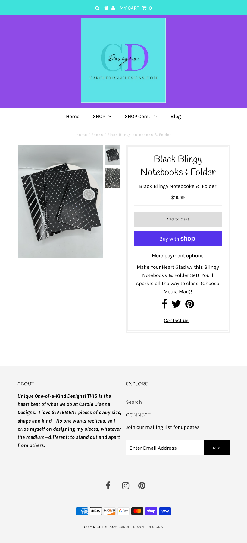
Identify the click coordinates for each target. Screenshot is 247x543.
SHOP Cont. (138, 116)
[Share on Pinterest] (189, 306)
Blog (175, 116)
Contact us (176, 320)
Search (134, 402)
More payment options (178, 255)
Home (73, 116)
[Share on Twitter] (176, 306)
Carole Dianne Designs (141, 527)
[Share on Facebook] (164, 306)
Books (97, 135)
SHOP (99, 116)
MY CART (136, 8)
